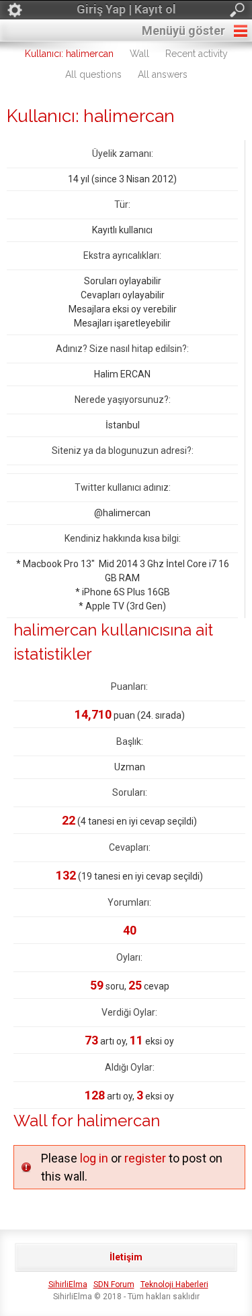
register (145, 1158)
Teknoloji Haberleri (174, 1284)
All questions (93, 74)
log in (94, 1158)
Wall (139, 53)
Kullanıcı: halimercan (69, 53)
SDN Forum (113, 1284)
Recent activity (196, 53)
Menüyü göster (183, 30)
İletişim (126, 1257)
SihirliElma (67, 1284)
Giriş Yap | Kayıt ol (126, 9)
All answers (162, 74)
